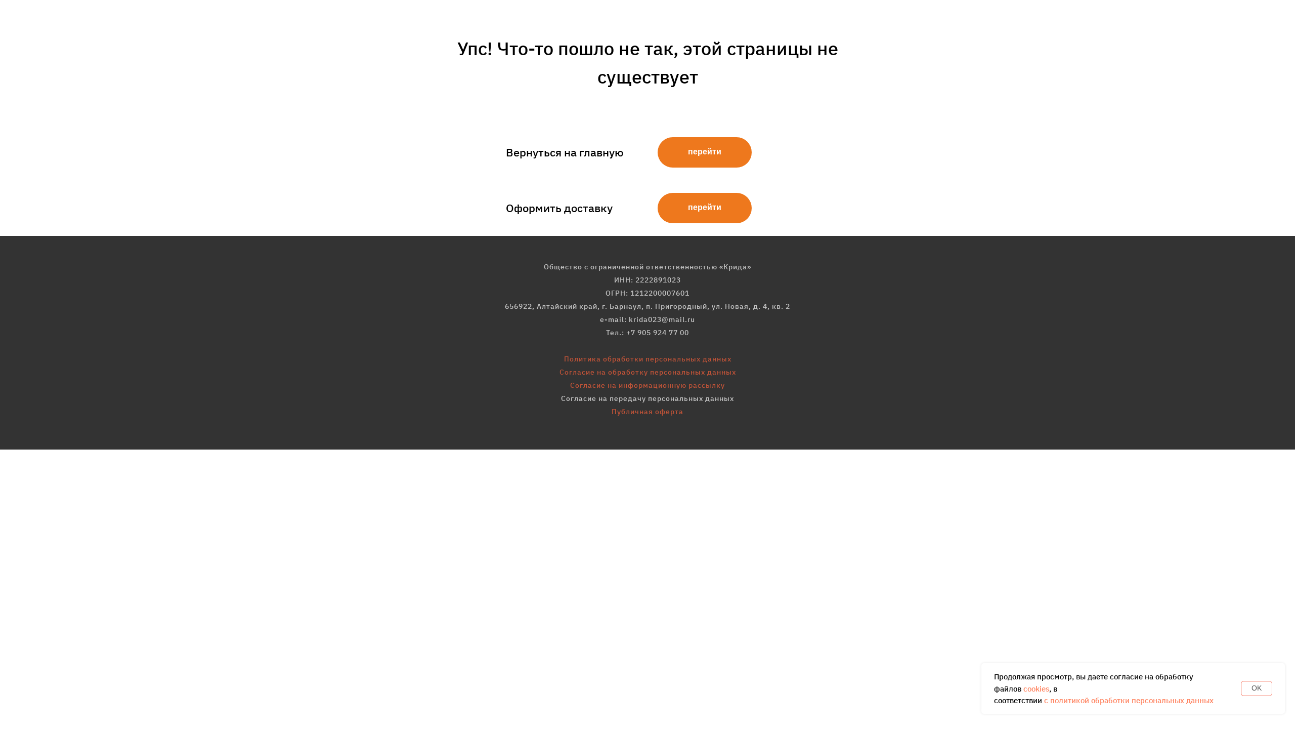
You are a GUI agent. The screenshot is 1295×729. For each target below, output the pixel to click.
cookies (1036, 689)
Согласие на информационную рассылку (647, 385)
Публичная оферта (647, 411)
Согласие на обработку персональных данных (647, 372)
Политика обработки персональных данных (647, 358)
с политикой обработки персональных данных (1129, 700)
